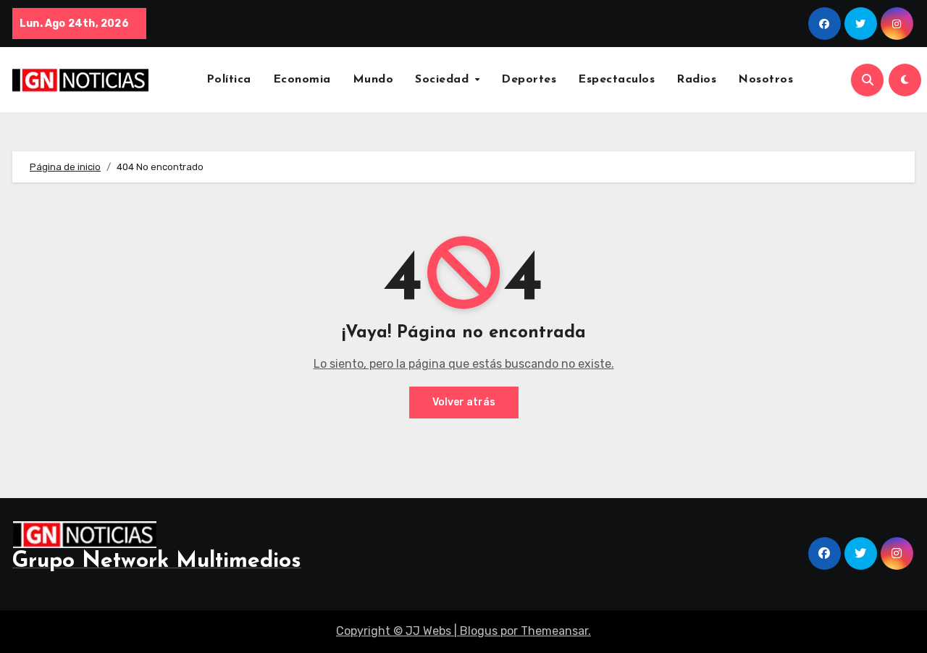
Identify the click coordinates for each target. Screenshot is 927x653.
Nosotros (765, 79)
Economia (302, 79)
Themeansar (554, 631)
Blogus (479, 631)
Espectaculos (616, 79)
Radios (696, 79)
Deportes (528, 79)
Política (228, 79)
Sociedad (444, 79)
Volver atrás (463, 402)
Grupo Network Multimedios (156, 561)
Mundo (373, 79)
